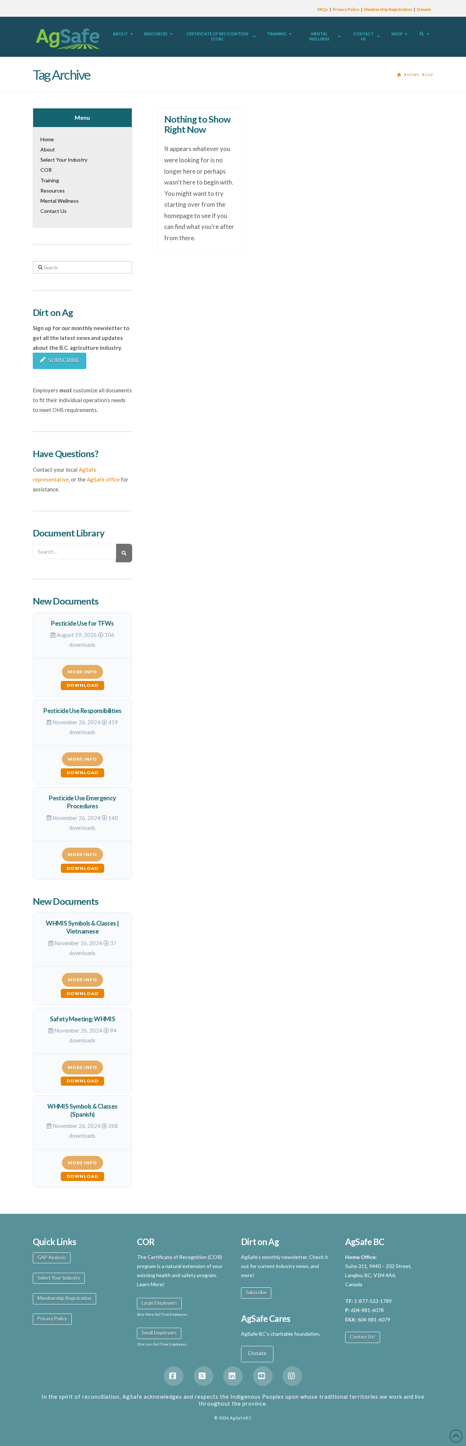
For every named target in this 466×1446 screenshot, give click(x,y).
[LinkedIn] (233, 1376)
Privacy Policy (346, 9)
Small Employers (159, 1333)
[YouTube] (263, 1376)
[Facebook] (173, 1376)
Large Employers (159, 1303)
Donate (424, 9)
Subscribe (256, 1292)
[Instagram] (292, 1376)
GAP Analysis (51, 1257)
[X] (203, 1376)
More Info (82, 671)
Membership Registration (388, 9)
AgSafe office (103, 479)
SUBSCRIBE (63, 359)
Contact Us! (362, 1337)
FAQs (322, 9)
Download (82, 685)
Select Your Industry (58, 1278)
